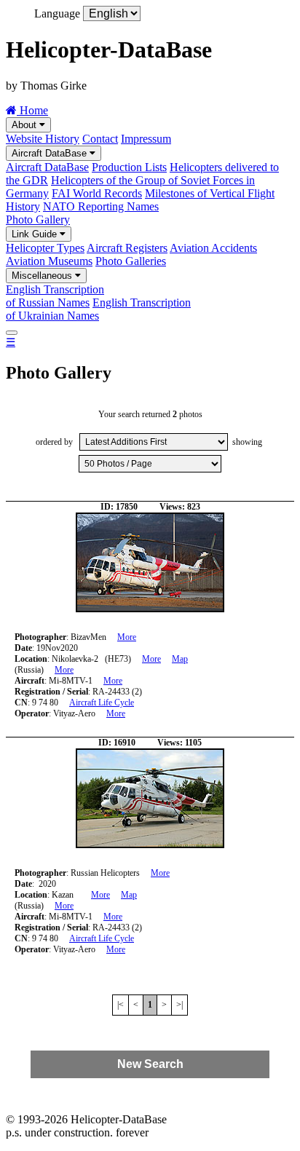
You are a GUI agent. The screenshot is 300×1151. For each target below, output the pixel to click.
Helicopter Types (45, 248)
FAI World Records (97, 193)
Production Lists (129, 167)
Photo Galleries (130, 261)
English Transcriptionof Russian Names (55, 296)
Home (32, 110)
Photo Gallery (38, 219)
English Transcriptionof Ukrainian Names (98, 309)
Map (180, 659)
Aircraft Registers (127, 248)
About (25, 124)
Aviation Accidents (213, 248)
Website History (42, 138)
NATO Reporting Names (101, 206)
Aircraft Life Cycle (101, 702)
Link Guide (36, 234)
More (126, 637)
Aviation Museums (49, 261)
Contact (100, 138)
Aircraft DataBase (51, 153)
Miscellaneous (43, 275)
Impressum (146, 138)
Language (57, 13)
